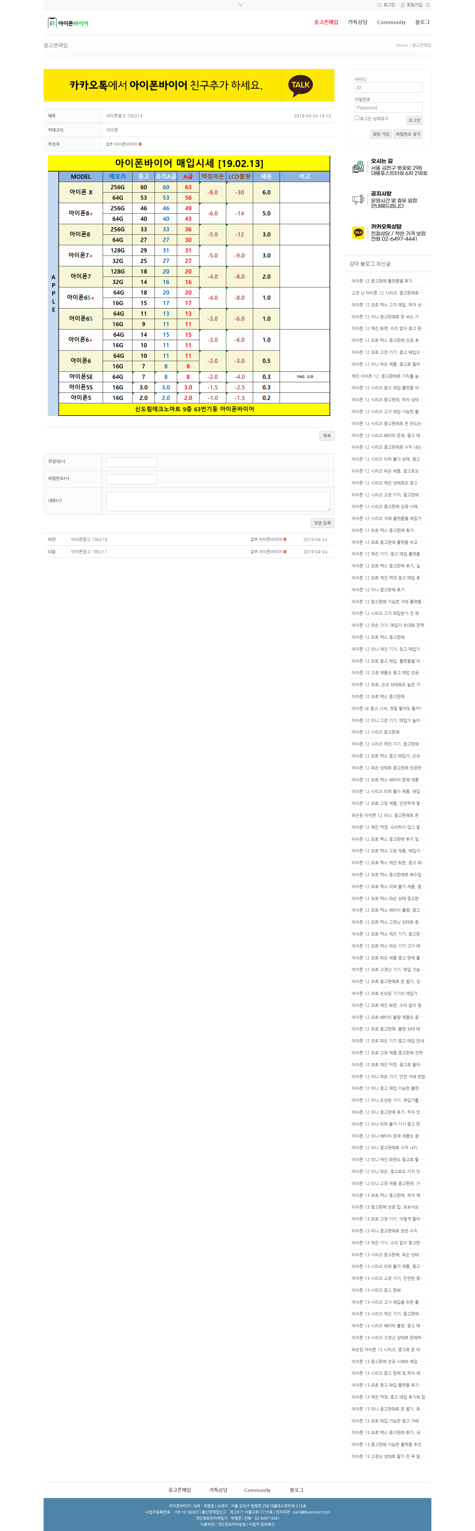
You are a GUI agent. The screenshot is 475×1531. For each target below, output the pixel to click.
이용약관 (207, 1524)
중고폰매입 (326, 22)
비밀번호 (362, 99)
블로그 (422, 22)
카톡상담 (357, 22)
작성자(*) (57, 461)
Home (402, 45)
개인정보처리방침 (231, 1524)
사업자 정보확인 (262, 1524)
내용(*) (55, 500)
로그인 (389, 4)
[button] (110, 144)
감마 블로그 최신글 (370, 264)
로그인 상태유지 (374, 118)
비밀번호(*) (58, 478)
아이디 (360, 79)
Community (391, 22)
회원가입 (414, 4)
